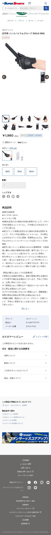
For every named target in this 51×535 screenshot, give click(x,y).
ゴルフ (6, 405)
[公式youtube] (48, 482)
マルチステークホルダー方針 (25, 516)
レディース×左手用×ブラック (13, 423)
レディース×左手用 (10, 420)
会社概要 (25, 520)
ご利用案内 (25, 460)
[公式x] (29, 482)
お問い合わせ (25, 468)
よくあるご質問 (25, 464)
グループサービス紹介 (25, 475)
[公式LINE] (35, 487)
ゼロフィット (7, 30)
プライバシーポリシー (24, 508)
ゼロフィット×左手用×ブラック (14, 417)
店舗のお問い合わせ (24, 472)
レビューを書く (42, 336)
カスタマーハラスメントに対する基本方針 (24, 512)
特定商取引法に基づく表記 (25, 501)
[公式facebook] (35, 482)
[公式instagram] (41, 482)
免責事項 (25, 505)
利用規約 (25, 497)
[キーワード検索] (46, 8)
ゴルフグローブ (15, 405)
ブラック (13, 148)
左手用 (24, 405)
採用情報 (24, 524)
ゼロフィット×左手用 (11, 414)
